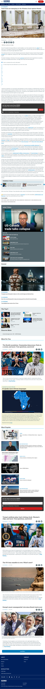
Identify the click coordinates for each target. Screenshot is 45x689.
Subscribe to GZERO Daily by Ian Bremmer (2, 75)
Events (2, 663)
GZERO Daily (3, 671)
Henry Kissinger (24, 141)
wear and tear (13, 149)
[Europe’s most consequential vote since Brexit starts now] (24, 184)
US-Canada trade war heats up (10, 234)
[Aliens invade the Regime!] (10, 479)
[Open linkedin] (12, 677)
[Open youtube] (9, 677)
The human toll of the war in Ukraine (15, 254)
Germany (3, 140)
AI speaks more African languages (14, 389)
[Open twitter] (7, 677)
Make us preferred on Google (8, 45)
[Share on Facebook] (4, 42)
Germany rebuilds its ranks (37, 314)
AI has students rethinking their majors (28, 457)
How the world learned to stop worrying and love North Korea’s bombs (19, 299)
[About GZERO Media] (10, 468)
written (26, 115)
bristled (3, 54)
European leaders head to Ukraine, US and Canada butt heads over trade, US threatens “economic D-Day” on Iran (37, 320)
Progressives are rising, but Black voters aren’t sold (15, 319)
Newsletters (3, 4)
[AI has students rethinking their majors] (10, 457)
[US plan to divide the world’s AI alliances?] (6, 248)
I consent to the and (11, 505)
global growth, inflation (18, 153)
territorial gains (15, 148)
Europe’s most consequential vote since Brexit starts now (34, 185)
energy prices (26, 153)
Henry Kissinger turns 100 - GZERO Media (12, 334)
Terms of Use (17, 505)
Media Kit (2, 661)
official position (31, 170)
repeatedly (10, 134)
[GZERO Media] (19, 1)
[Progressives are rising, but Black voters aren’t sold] (5, 319)
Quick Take (5, 232)
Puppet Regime (13, 237)
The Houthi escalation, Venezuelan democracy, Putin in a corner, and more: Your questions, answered (14, 185)
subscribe (23, 194)
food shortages (34, 153)
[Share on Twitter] (7, 42)
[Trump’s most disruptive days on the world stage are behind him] (23, 278)
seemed (22, 58)
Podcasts (13, 4)
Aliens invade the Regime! (25, 480)
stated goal (30, 127)
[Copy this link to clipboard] (11, 42)
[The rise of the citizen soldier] (5, 325)
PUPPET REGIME (18, 4)
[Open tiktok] (19, 677)
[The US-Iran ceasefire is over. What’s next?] (22, 579)
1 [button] (22, 188)
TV (6, 4)
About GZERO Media (24, 468)
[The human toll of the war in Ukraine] (6, 253)
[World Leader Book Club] (6, 238)
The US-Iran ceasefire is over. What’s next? (18, 562)
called (37, 48)
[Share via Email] (13, 42)
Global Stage (24, 4)
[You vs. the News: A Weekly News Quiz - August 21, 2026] (10, 434)
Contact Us (26, 659)
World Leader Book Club (14, 238)
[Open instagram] (16, 677)
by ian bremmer (4, 6)
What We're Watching (24, 488)
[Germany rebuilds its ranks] (27, 314)
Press (25, 661)
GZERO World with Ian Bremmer (16, 257)
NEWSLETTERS (5, 669)
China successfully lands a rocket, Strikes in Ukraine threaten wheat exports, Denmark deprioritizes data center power (29, 491)
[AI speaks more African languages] (22, 401)
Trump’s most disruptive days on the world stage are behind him (17, 294)
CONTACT (26, 657)
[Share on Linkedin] (9, 42)
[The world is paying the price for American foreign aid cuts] (6, 243)
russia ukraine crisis (11, 201)
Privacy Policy (11, 505)
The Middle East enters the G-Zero (9, 303)
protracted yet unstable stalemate (31, 145)
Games (21, 433)
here (11, 422)
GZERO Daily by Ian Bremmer (6, 673)
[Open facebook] (14, 677)
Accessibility (25, 683)
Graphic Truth (22, 456)
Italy (8, 140)
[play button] (23, 220)
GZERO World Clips (14, 242)
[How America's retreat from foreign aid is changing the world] (6, 258)
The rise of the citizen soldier (15, 325)
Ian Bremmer (6, 349)
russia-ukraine (4, 201)
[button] (41, 1)
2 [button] (23, 188)
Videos (9, 4)
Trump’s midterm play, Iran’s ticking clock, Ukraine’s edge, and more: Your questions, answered (21, 518)
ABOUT (3, 657)
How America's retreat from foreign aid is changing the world (19, 259)
